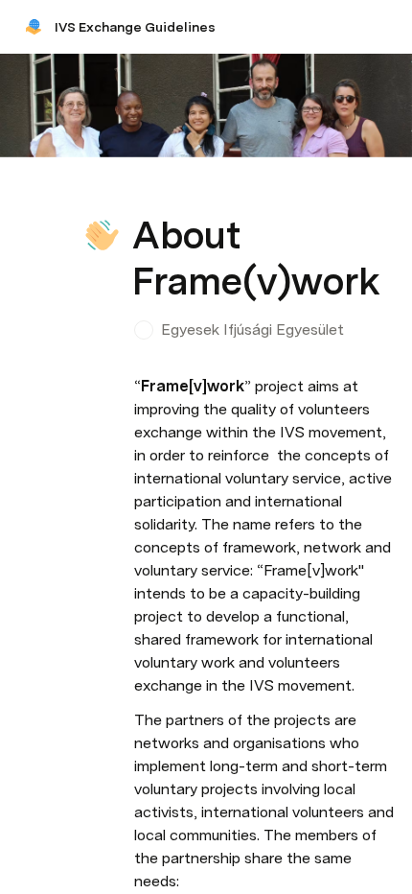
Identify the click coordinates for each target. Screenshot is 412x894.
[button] (144, 192)
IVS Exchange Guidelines (135, 27)
